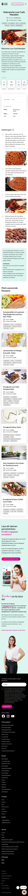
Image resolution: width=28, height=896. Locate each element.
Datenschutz (4, 873)
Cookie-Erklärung (5, 885)
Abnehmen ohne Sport (7, 743)
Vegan (12, 25)
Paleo (12, 328)
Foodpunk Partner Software (8, 853)
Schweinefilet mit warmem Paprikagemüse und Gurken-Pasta (13, 314)
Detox (12, 324)
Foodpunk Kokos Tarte (12, 427)
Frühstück (6, 396)
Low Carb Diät (5, 736)
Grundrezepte (7, 398)
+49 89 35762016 (5, 820)
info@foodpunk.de (6, 822)
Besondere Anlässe (9, 434)
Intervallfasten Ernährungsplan (8, 732)
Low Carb (22, 23)
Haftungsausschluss (5, 878)
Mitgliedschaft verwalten (7, 839)
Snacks (7, 25)
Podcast (3, 813)
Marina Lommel (5, 806)
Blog (3, 860)
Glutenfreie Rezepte (6, 775)
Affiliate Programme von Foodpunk (10, 849)
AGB (2, 883)
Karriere (3, 832)
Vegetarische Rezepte (6, 768)
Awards (3, 809)
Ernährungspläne (6, 722)
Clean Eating (4, 746)
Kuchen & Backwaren (6, 789)
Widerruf (3, 880)
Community (4, 811)
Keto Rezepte (5, 759)
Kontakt (4, 817)
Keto (17, 23)
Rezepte (4, 756)
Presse (3, 837)
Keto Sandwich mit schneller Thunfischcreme (13, 464)
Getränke (4, 782)
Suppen (3, 780)
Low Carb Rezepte (6, 761)
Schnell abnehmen (6, 739)
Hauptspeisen (7, 326)
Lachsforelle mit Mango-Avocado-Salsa (12, 351)
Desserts (4, 23)
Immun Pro (4, 748)
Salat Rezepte (5, 766)
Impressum (4, 871)
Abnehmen (6, 324)
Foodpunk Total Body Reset (8, 750)
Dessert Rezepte (5, 770)
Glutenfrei (11, 23)
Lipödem (10, 400)
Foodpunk (4, 796)
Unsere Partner (5, 844)
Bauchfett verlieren (6, 741)
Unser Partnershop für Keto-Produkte (10, 846)
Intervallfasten (16, 326)
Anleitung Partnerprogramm (8, 851)
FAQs (3, 835)
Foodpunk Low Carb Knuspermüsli (11, 388)
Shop (3, 863)
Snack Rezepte (5, 773)
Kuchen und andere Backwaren (12, 438)
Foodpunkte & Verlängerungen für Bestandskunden (13, 842)
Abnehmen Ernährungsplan (8, 725)
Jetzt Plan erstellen (17, 4)
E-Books (3, 802)
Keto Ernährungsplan (6, 727)
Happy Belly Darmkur (6, 729)
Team (3, 804)
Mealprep (6, 403)
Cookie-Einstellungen (6, 888)
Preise (3, 799)
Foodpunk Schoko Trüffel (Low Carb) (13, 500)
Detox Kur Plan (5, 734)
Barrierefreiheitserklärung (6, 875)
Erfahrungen (5, 857)
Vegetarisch (19, 25)
